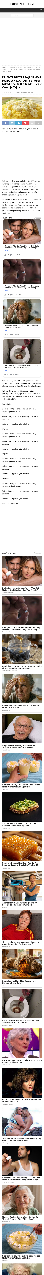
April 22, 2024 (8, 93)
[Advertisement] (22, 43)
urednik (17, 93)
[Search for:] (22, 15)
